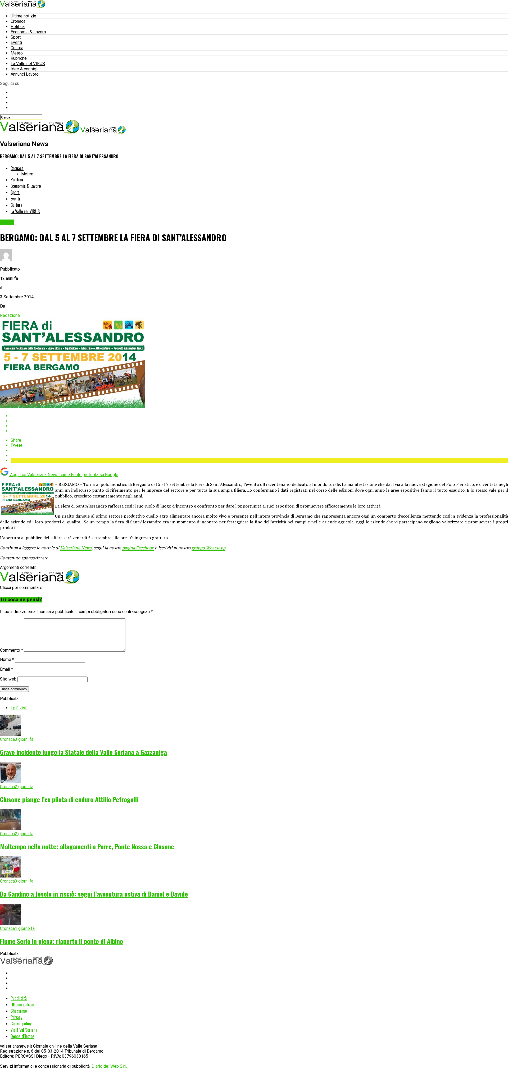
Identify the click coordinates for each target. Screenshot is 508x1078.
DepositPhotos (22, 1036)
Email (6, 669)
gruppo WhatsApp (208, 548)
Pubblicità (19, 998)
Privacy (16, 1017)
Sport (16, 37)
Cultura (17, 47)
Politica (18, 26)
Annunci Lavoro (25, 74)
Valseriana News (76, 548)
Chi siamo (19, 1011)
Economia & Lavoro (28, 31)
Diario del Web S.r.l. (109, 1066)
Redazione (10, 315)
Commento (11, 650)
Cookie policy (21, 1023)
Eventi (16, 42)
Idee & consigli (24, 68)
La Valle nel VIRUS (28, 63)
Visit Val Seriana (24, 1030)
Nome (7, 659)
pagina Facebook (138, 548)
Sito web (8, 679)
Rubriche (19, 58)
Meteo (17, 53)
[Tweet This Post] (259, 420)
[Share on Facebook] (259, 415)
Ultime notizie (23, 16)
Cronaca (18, 21)
